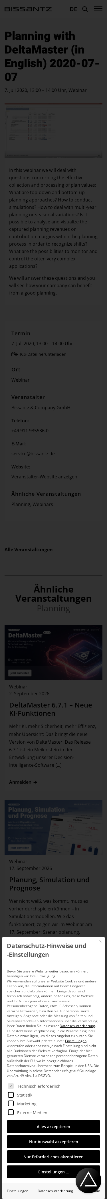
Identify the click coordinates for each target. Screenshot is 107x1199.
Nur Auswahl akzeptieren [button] (53, 1141)
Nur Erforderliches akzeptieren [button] (53, 1156)
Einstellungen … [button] (53, 1172)
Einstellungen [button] (75, 1040)
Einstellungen (17, 1190)
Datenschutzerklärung (77, 1025)
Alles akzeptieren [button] (53, 1126)
